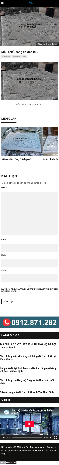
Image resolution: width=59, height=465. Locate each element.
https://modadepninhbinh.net (17, 450)
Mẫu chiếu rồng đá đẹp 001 (17, 159)
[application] (29, 423)
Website (4, 270)
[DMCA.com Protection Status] (8, 463)
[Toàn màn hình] (55, 437)
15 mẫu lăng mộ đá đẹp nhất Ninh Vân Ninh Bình (27, 392)
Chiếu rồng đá (6, 56)
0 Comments (17, 56)
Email (3, 255)
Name (3, 240)
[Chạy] (3, 437)
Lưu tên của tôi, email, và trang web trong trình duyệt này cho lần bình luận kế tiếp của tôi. (29, 290)
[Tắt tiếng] (51, 437)
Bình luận (5, 188)
